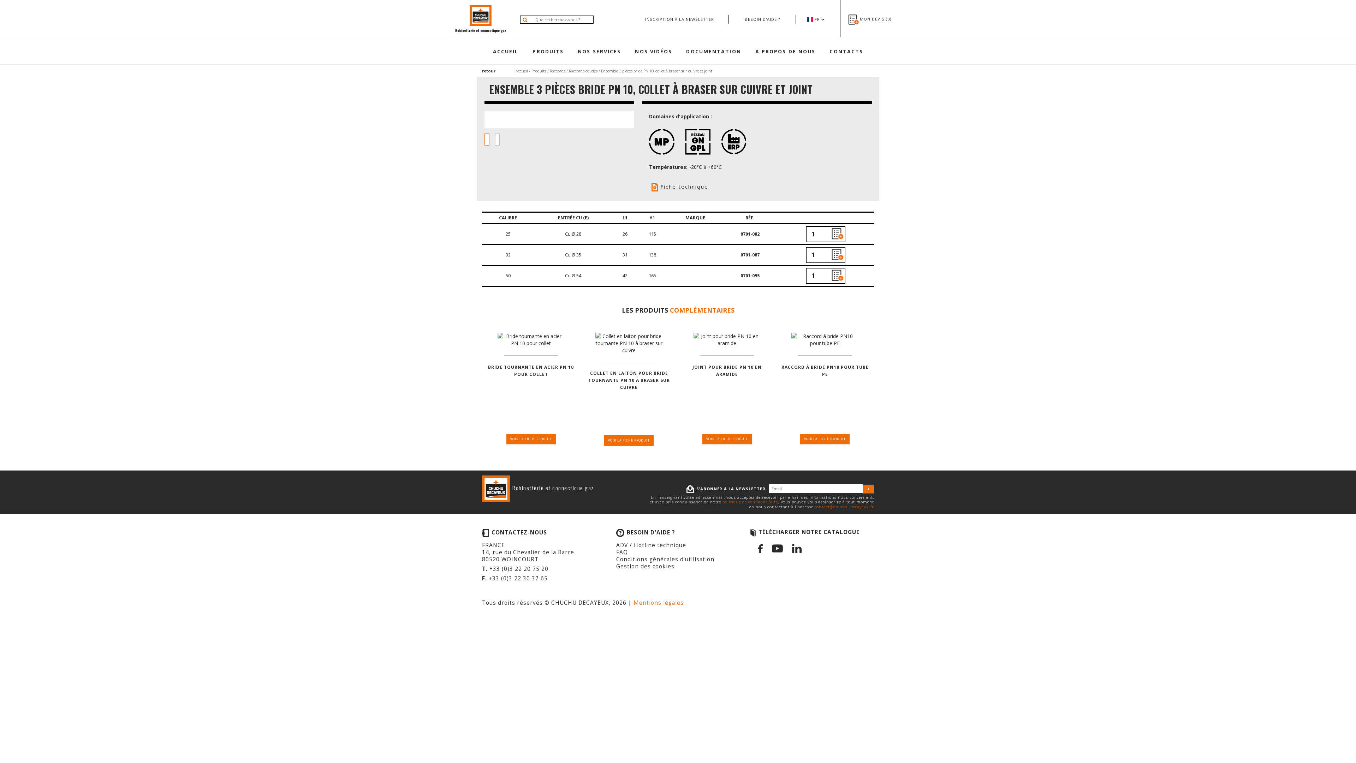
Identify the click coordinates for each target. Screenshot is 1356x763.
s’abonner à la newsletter (731, 488)
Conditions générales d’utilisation (665, 559)
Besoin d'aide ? (762, 19)
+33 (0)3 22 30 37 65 (518, 578)
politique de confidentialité (750, 501)
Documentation (713, 51)
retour (488, 70)
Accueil (506, 51)
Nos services (599, 51)
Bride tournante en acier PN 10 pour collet (531, 370)
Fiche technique (684, 186)
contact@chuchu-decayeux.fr (844, 506)
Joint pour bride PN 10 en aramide (727, 370)
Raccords (557, 70)
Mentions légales (659, 603)
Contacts (846, 51)
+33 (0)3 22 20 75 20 (518, 569)
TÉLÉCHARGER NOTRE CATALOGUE (809, 532)
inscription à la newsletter (679, 19)
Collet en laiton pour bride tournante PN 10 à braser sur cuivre (629, 380)
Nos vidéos (653, 51)
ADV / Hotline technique (651, 545)
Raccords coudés (583, 70)
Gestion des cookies (645, 566)
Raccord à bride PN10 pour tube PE (825, 370)
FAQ (622, 552)
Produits (548, 51)
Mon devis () (875, 19)
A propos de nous (785, 51)
